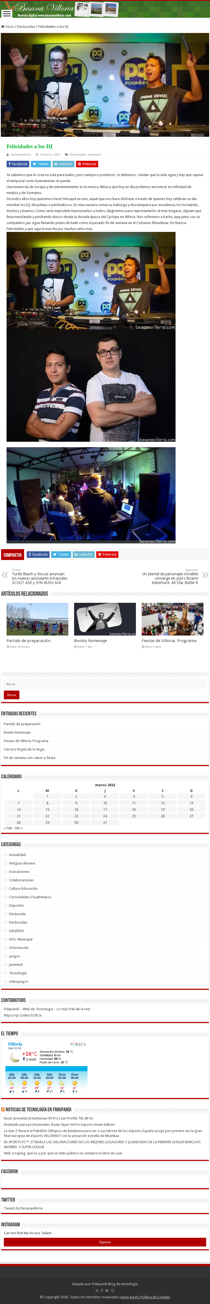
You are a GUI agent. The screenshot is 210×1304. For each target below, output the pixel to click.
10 (105, 803)
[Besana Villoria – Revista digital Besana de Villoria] (105, 9)
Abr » (19, 828)
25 (134, 816)
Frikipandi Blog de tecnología (115, 1284)
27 (191, 816)
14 (19, 809)
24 (105, 816)
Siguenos (105, 1242)
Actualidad (17, 855)
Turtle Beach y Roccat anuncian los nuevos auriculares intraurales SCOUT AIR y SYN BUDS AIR (39, 576)
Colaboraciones (21, 880)
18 (134, 809)
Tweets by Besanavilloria (23, 1208)
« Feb (8, 828)
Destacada (17, 914)
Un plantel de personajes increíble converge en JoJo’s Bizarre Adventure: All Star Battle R (170, 576)
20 (191, 809)
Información (19, 948)
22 (47, 816)
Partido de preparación (28, 640)
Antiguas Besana (22, 863)
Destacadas (26, 27)
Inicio (9, 27)
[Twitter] (107, 1290)
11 (134, 803)
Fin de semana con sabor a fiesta (29, 758)
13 (191, 803)
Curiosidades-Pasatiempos (30, 897)
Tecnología (18, 973)
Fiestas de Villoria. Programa (169, 640)
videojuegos (18, 981)
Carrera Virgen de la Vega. (24, 749)
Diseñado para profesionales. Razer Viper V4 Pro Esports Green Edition (59, 1125)
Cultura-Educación (23, 889)
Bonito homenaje (90, 640)
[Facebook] (102, 1290)
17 (105, 809)
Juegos (14, 956)
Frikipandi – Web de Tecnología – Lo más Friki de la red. (47, 1009)
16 (76, 809)
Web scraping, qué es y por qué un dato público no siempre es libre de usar (63, 1153)
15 (47, 809)
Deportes (16, 905)
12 (163, 803)
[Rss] (97, 1290)
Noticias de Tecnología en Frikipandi (38, 1110)
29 (47, 823)
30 (76, 823)
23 (76, 816)
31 (105, 823)
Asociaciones (19, 872)
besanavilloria (21, 154)
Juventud (94, 154)
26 (163, 816)
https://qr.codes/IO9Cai (23, 1015)
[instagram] (112, 1290)
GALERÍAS (16, 931)
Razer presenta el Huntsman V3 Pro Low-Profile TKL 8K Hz (48, 1118)
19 (163, 809)
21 (19, 816)
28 (19, 823)
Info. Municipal (21, 939)
